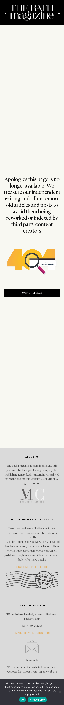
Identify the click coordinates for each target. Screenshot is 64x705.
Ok (22, 699)
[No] (59, 692)
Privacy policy (37, 699)
